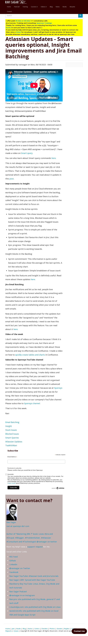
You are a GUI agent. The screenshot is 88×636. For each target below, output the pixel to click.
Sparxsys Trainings (44, 23)
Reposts (8, 631)
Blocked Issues (12, 434)
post (11, 178)
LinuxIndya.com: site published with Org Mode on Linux (35, 607)
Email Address (12, 457)
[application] (79, 631)
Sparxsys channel (32, 403)
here (54, 158)
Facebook (13, 572)
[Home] (16, 2)
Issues (16, 631)
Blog (51, 7)
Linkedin (13, 564)
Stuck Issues (11, 430)
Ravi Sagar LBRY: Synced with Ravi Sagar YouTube (32, 580)
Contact (9, 11)
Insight (8, 426)
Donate (59, 629)
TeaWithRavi (11, 445)
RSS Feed (13, 556)
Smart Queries (12, 437)
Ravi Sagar (11, 522)
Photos (52, 629)
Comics (36, 629)
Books (65, 7)
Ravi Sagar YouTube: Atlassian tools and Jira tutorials (33, 576)
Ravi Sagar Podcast (18, 591)
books (8, 27)
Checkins (44, 629)
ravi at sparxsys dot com (17, 526)
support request (35, 546)
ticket (18, 32)
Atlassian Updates (13, 441)
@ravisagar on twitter (47, 541)
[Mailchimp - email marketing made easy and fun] (58, 488)
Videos (43, 7)
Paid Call (16, 7)
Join (13, 629)
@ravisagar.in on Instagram (22, 595)
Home (9, 7)
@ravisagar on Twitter (19, 568)
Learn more (11, 483)
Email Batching (12, 422)
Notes (57, 7)
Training (25, 7)
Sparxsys (58, 388)
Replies (66, 629)
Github (12, 560)
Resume (72, 7)
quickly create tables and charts (30, 354)
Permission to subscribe (14, 468)
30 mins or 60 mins (23, 21)
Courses (33, 7)
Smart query (27, 153)
